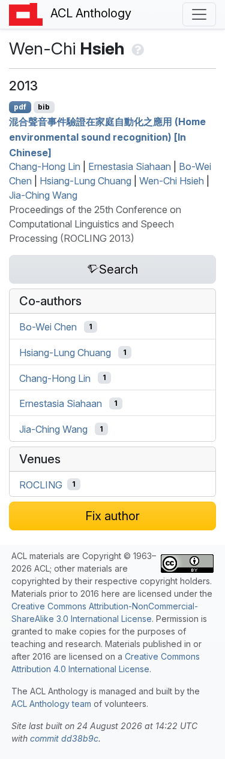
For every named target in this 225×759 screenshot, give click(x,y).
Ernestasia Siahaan (129, 166)
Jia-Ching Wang (43, 195)
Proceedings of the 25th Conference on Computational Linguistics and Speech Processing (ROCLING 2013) (95, 224)
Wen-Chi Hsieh (171, 181)
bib (44, 106)
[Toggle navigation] (199, 14)
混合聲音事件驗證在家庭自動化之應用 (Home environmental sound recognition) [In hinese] (107, 137)
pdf (20, 106)
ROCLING (40, 484)
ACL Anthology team (51, 704)
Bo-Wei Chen (48, 327)
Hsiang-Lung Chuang (85, 181)
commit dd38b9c (64, 738)
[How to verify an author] (136, 48)
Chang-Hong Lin (44, 166)
